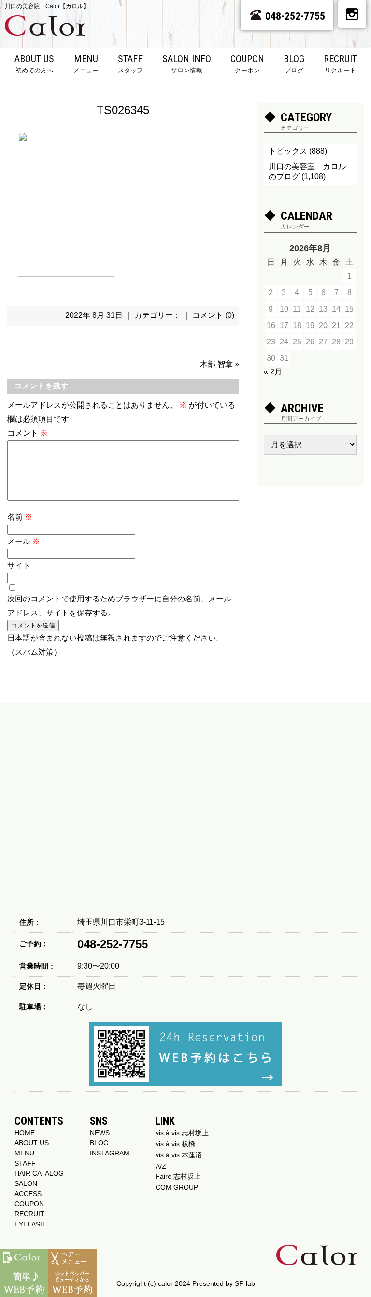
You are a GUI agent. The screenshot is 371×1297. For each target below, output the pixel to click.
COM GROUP (177, 1187)
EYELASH (29, 1224)
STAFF (130, 63)
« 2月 (273, 372)
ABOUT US (34, 63)
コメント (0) (213, 315)
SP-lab (245, 1283)
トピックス (288, 151)
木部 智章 (216, 364)
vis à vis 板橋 (175, 1144)
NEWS (100, 1133)
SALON (25, 1183)
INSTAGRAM (109, 1153)
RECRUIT (340, 63)
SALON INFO (186, 63)
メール (23, 541)
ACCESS (28, 1193)
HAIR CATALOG (39, 1173)
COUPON (247, 63)
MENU (86, 63)
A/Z (161, 1166)
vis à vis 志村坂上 (182, 1133)
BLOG (294, 63)
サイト (18, 565)
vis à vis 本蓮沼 (179, 1155)
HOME (24, 1133)
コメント (27, 433)
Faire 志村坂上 (178, 1176)
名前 (19, 517)
